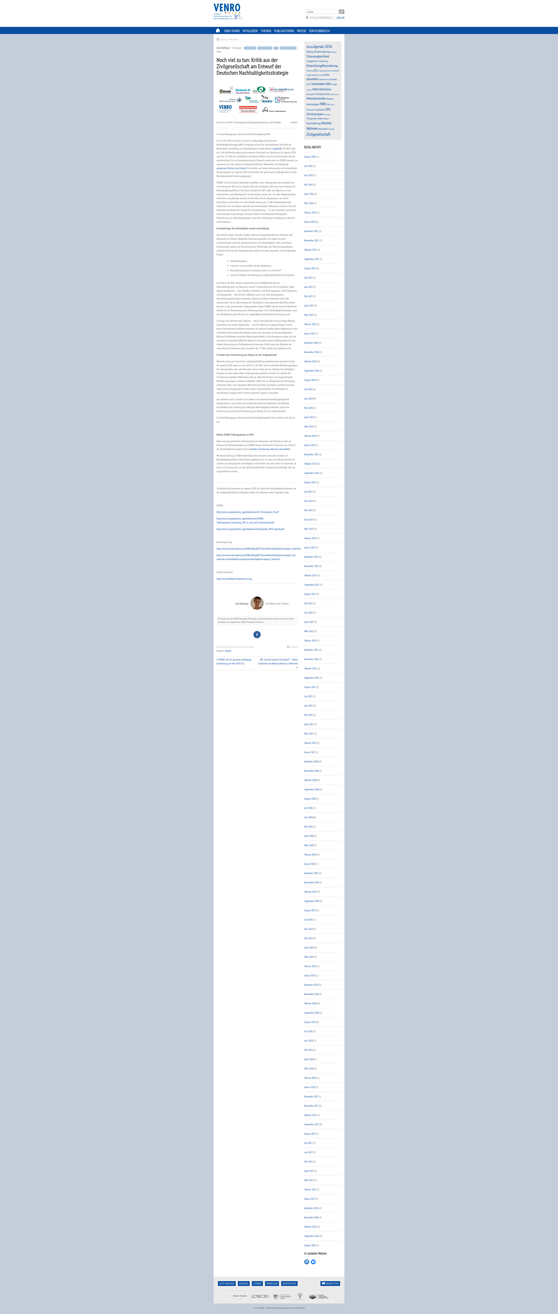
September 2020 (311, 789)
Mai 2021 (308, 715)
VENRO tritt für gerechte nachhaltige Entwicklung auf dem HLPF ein (234, 661)
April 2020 (309, 836)
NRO (323, 103)
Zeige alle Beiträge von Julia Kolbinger (237, 647)
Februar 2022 (310, 640)
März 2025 (309, 315)
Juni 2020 (308, 817)
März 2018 (309, 1068)
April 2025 (309, 305)
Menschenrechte (316, 98)
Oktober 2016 (310, 1226)
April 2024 (309, 417)
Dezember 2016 (311, 1208)
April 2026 (309, 194)
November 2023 (311, 454)
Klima (328, 89)
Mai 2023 (308, 510)
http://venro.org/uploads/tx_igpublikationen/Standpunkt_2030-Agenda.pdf (250, 529)
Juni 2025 (308, 287)
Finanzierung (263, 449)
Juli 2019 (308, 919)
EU (315, 70)
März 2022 (309, 631)
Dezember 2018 (311, 984)
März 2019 (309, 957)
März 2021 (309, 733)
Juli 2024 (308, 389)
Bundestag (333, 52)
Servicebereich (319, 31)
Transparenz (311, 118)
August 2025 (310, 268)
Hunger (334, 84)
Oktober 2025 (310, 249)
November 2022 (311, 566)
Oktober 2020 (310, 780)
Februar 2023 (310, 538)
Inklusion (274, 449)
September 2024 (311, 370)
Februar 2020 (310, 854)
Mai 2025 (308, 296)
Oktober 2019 (310, 891)
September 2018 (311, 1012)
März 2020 (309, 845)
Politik (228, 650)
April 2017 (309, 1171)
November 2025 (311, 240)
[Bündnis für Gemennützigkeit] (300, 1301)
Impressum (272, 1283)
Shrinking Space (314, 114)
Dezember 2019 (311, 873)
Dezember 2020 (311, 761)
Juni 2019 (308, 929)
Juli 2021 (308, 696)
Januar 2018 (309, 1087)
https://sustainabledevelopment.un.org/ (234, 578)
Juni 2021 (308, 705)
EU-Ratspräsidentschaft (324, 71)
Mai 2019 (308, 938)
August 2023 (310, 482)
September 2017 (311, 1124)
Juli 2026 (308, 166)
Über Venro (232, 31)
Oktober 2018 (310, 1003)
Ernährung (310, 70)
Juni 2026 (308, 175)
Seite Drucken (226, 1283)
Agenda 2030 (250, 48)
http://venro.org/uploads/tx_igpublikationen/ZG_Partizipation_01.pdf (248, 512)
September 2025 (311, 259)
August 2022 (310, 594)
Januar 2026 (309, 221)
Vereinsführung (313, 123)
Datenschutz (289, 1283)
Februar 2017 (310, 1189)
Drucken (294, 647)
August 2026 (310, 156)
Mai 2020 (308, 826)
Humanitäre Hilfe (321, 84)
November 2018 (311, 994)
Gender (254, 449)
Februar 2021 (310, 743)
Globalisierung (324, 79)
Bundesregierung (322, 51)
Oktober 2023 (310, 463)
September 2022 (311, 584)
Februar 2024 (310, 435)
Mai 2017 (308, 1161)
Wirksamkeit (323, 128)
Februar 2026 (310, 212)
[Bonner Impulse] (238, 1301)
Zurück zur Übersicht (229, 39)
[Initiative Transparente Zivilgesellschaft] (319, 1301)
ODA (328, 104)
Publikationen (284, 31)
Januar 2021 (309, 752)
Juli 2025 (308, 277)
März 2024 (309, 426)
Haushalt (333, 79)
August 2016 (310, 1245)
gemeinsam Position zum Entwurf (232, 168)
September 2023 (311, 473)
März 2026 (309, 203)
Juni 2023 (308, 501)
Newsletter (332, 1283)
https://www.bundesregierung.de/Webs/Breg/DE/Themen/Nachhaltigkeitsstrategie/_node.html (259, 548)
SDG (276, 48)
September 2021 (311, 677)
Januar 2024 (309, 445)
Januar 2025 (309, 333)
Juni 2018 (308, 1040)
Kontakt (243, 1283)
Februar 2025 (310, 324)
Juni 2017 (308, 1152)
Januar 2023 (309, 547)
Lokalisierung (334, 94)
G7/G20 (320, 75)
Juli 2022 (308, 603)
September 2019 (311, 901)
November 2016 (311, 1217)
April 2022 (309, 622)
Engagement (312, 61)
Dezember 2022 (311, 556)
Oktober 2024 (310, 361)
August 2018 (310, 1022)
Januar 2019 (309, 975)
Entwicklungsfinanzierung (322, 65)
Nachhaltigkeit (265, 48)
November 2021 (311, 659)
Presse (301, 31)
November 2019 (311, 882)
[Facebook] (257, 634)
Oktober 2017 (310, 1115)
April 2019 (309, 947)
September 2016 (311, 1236)
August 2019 (310, 910)
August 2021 (310, 687)
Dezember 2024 (311, 342)
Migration (329, 98)
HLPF (308, 84)
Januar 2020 (309, 863)
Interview (318, 89)
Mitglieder (250, 31)
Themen (266, 31)
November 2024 (311, 352)
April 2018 (309, 1059)
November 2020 (311, 770)
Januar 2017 (309, 1198)
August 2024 (310, 380)
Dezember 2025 (311, 231)
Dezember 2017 (311, 1096)
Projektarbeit (320, 109)
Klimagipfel (310, 94)
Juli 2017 (308, 1143)
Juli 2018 (308, 1031)
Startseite (218, 30)
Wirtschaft (331, 129)
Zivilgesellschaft (288, 48)
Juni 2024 (308, 398)
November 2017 (311, 1105)
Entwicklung (323, 61)
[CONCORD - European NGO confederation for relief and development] (260, 1301)
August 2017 (310, 1133)
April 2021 (309, 724)
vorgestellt (277, 148)
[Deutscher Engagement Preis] (282, 1301)
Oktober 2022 (310, 575)
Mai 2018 (308, 1050)
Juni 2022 (308, 612)
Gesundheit (284, 449)
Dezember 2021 (311, 649)
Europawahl (335, 70)
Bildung (309, 51)
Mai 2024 (308, 408)
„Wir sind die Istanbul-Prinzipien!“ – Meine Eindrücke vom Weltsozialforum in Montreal (278, 661)
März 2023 (309, 529)
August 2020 (310, 798)
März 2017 (309, 1180)
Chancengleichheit (317, 56)
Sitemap (257, 1283)
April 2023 (309, 519)
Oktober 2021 (310, 668)
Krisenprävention (322, 94)
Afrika (309, 47)
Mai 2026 (308, 184)
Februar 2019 (310, 966)
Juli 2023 (308, 491)
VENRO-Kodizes (323, 118)
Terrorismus (327, 114)
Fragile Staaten (311, 75)
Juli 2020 (308, 808)
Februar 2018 (310, 1077)
